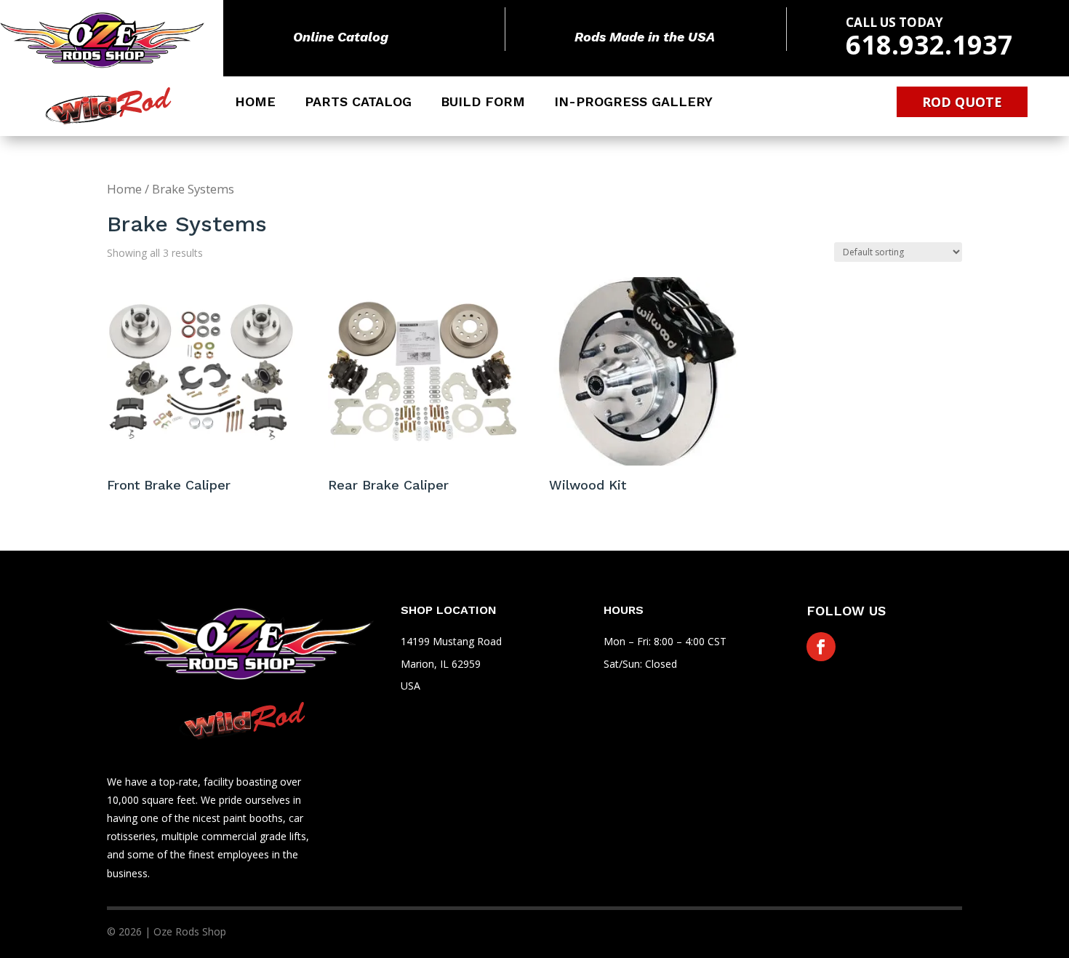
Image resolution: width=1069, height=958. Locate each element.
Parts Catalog (358, 103)
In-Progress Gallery (633, 103)
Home (255, 103)
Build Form (483, 103)
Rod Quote (962, 102)
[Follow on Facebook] (821, 646)
